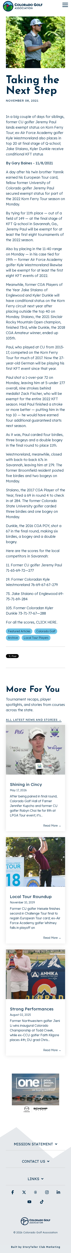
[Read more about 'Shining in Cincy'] (35, 750)
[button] (65, 4)
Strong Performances (31, 1008)
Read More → (52, 825)
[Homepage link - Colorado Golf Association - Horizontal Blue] (35, 1223)
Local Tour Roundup (31, 896)
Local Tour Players (36, 638)
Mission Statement (33, 1144)
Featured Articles (19, 631)
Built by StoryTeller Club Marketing (35, 1246)
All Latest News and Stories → (34, 720)
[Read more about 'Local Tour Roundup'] (35, 862)
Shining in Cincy (26, 784)
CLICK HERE (46, 622)
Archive (13, 638)
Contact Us (33, 1161)
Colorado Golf (45, 631)
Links (33, 1179)
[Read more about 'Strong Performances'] (35, 974)
